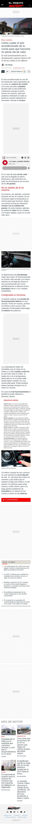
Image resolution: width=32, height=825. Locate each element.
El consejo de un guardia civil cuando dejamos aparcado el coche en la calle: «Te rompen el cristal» (17, 601)
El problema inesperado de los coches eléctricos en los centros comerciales (15, 593)
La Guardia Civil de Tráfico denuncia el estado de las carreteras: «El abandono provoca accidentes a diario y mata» (23, 789)
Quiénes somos (7, 815)
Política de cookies (22, 817)
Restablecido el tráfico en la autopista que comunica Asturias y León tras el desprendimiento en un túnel (8, 746)
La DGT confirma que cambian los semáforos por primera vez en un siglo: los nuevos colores (16, 576)
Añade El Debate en (17, 71)
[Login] (30, 5)
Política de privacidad (10, 817)
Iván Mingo (9, 65)
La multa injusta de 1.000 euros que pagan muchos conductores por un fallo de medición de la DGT (17, 568)
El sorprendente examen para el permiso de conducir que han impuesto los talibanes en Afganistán (8, 780)
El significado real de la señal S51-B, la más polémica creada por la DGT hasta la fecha (23, 767)
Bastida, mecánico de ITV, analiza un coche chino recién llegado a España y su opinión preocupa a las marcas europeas (17, 585)
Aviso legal (24, 815)
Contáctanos (17, 815)
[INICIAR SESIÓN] (30, 5)
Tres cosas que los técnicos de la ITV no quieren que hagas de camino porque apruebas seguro (23, 745)
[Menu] (1, 3)
